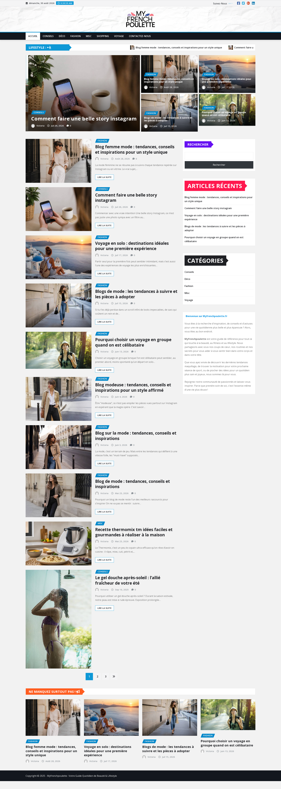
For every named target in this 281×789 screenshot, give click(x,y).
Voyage (119, 36)
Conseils (48, 36)
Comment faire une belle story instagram (126, 206)
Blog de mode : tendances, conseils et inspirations (132, 493)
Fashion (75, 36)
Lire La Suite (104, 186)
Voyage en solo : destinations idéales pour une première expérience (226, 80)
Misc (88, 36)
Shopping (103, 36)
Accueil (32, 36)
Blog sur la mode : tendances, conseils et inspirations (135, 444)
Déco (62, 36)
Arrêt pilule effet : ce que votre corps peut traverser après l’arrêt (82, 125)
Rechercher (197, 153)
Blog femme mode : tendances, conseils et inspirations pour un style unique (169, 80)
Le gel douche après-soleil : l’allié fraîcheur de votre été (127, 589)
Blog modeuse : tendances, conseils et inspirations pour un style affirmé (133, 396)
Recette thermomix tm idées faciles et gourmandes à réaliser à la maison (134, 541)
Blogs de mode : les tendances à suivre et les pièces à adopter (168, 119)
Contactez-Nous (140, 36)
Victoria (38, 135)
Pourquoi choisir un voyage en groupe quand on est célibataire (224, 114)
